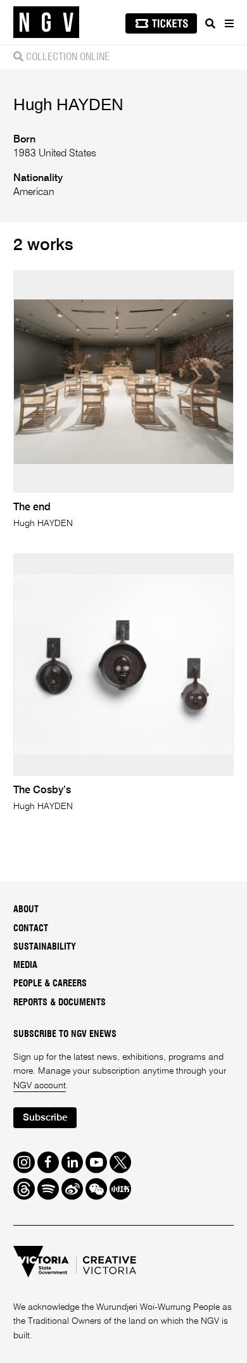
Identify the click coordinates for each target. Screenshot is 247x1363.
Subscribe (45, 1117)
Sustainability (44, 947)
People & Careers (50, 983)
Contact (30, 928)
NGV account (39, 1085)
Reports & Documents (59, 1002)
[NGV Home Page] (46, 22)
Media (25, 965)
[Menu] (229, 23)
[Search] (210, 23)
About (26, 909)
